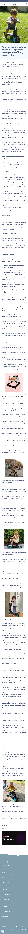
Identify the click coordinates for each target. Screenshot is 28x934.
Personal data (18, 929)
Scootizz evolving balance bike (8, 908)
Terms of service (8, 929)
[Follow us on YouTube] (9, 865)
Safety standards (5, 882)
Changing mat (5, 916)
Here (11, 248)
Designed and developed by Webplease (18, 926)
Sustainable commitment (7, 894)
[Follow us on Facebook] (3, 865)
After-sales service (6, 884)
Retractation (24, 929)
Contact (3, 872)
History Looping (5, 891)
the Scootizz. (14, 732)
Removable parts (5, 896)
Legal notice (13, 929)
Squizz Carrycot (5, 919)
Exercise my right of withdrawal (8, 874)
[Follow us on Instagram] (5, 865)
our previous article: (17, 820)
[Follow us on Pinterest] (7, 865)
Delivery (3, 879)
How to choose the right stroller (8, 902)
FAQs (3, 877)
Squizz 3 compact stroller (7, 911)
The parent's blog (5, 899)
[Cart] (25, 4)
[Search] (4, 4)
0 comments (6, 850)
